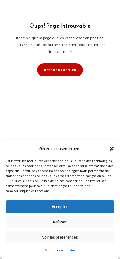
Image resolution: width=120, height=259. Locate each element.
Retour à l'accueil (60, 70)
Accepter (60, 206)
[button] (111, 148)
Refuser (60, 222)
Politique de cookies (60, 250)
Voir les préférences (60, 237)
